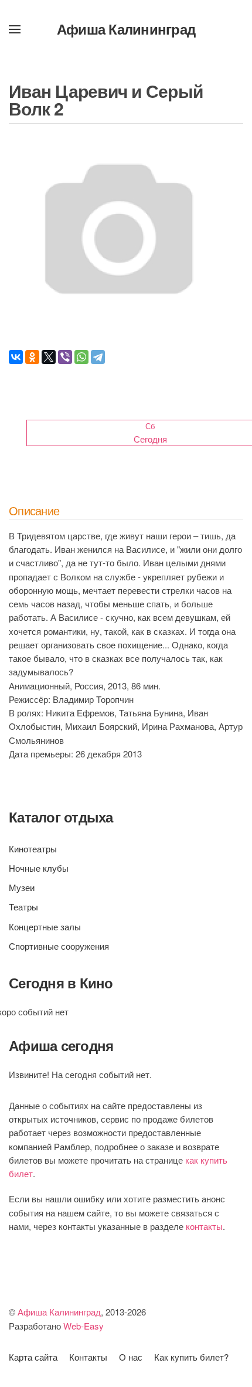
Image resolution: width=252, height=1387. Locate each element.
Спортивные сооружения (59, 946)
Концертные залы (45, 926)
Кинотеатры (33, 848)
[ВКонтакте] (16, 357)
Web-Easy (83, 1326)
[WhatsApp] (81, 357)
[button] (15, 29)
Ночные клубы (39, 868)
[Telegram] (98, 357)
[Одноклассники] (32, 357)
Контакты (88, 1357)
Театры (23, 906)
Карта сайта (33, 1357)
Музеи (22, 887)
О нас (130, 1357)
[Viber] (65, 357)
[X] (49, 357)
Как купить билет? (191, 1357)
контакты (204, 1226)
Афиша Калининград (126, 29)
